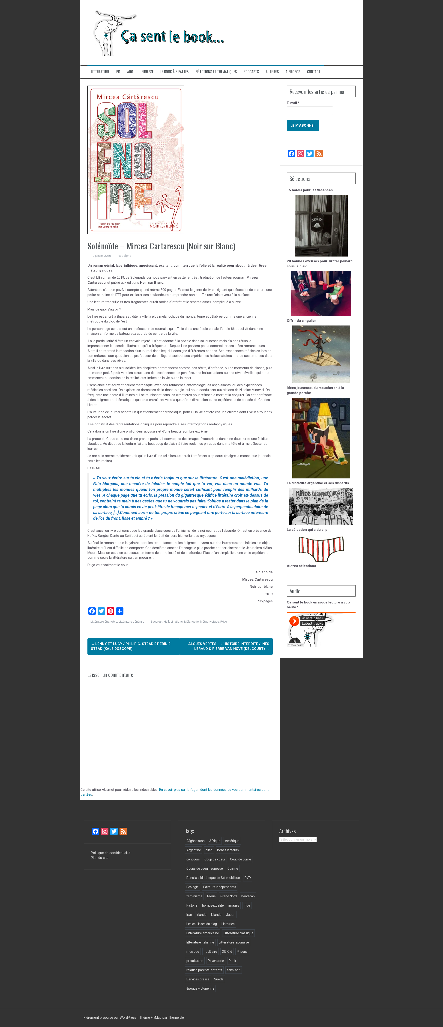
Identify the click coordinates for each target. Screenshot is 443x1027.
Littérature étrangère (103, 621)
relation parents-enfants (204, 970)
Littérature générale (131, 621)
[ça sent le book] (156, 32)
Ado (130, 72)
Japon (230, 915)
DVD (248, 878)
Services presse (198, 979)
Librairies (228, 924)
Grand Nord (228, 896)
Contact (313, 72)
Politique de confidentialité (111, 853)
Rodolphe (124, 255)
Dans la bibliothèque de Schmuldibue (213, 878)
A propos (293, 72)
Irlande (202, 915)
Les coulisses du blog (201, 924)
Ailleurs (272, 72)
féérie (211, 896)
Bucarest (156, 621)
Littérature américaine (202, 933)
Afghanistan (195, 841)
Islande (216, 915)
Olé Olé (227, 951)
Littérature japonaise (234, 942)
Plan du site (99, 858)
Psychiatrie (216, 961)
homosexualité (213, 905)
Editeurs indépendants (219, 887)
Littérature (100, 72)
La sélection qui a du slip (307, 530)
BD (118, 72)
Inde (247, 905)
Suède (219, 979)
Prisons (242, 951)
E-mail (293, 103)
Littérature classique (238, 933)
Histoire (192, 905)
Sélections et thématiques (216, 72)
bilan (209, 850)
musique (192, 951)
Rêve (223, 621)
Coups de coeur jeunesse (204, 868)
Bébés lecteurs (228, 850)
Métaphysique (209, 621)
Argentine (193, 850)
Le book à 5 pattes (174, 72)
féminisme (194, 896)
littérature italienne (200, 942)
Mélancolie (191, 621)
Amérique (232, 841)
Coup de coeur (214, 859)
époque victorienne (200, 988)
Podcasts (251, 72)
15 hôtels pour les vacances (310, 190)
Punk (232, 961)
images (233, 905)
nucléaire (210, 951)
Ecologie (192, 887)
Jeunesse (146, 72)
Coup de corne (240, 859)
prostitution (194, 961)
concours (193, 859)
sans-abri (233, 970)
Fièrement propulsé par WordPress (111, 1017)
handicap (248, 896)
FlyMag (156, 1017)
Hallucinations (173, 621)
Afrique (214, 841)
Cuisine (232, 868)
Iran (189, 915)
